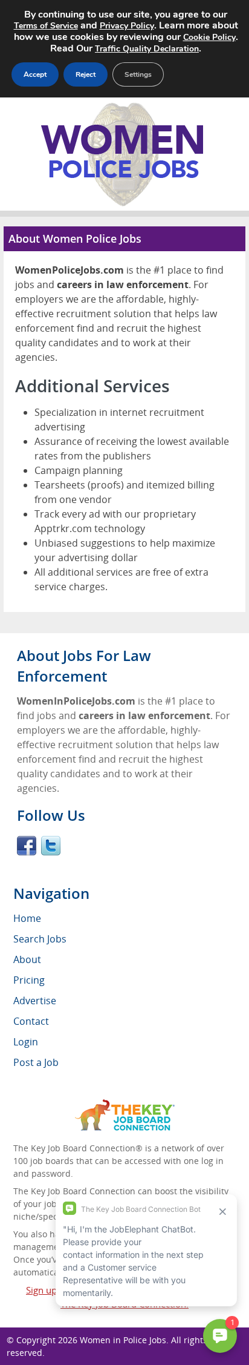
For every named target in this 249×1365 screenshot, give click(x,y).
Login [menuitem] (25, 1041)
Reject (85, 74)
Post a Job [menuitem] (36, 1062)
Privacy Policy (127, 25)
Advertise (34, 1000)
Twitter (50, 845)
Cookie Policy (209, 37)
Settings (138, 74)
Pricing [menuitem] (29, 980)
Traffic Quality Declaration (147, 48)
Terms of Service (46, 25)
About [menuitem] (27, 959)
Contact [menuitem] (31, 1021)
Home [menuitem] (27, 918)
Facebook (26, 845)
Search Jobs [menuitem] (39, 939)
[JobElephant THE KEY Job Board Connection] (124, 1105)
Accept (35, 74)
